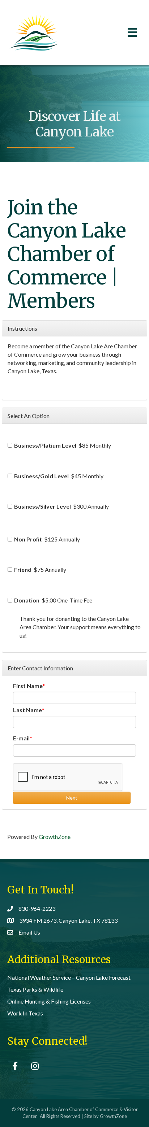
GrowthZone (55, 836)
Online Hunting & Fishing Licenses (49, 1001)
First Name (27, 685)
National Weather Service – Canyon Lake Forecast (69, 977)
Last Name (27, 709)
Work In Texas (25, 1013)
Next (71, 798)
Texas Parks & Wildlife (35, 989)
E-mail (21, 738)
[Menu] (132, 32)
